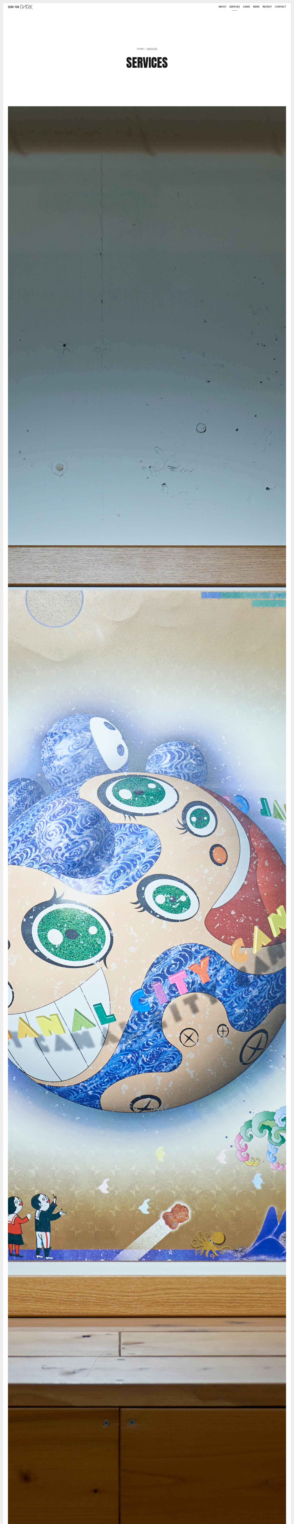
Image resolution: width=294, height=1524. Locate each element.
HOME (140, 49)
